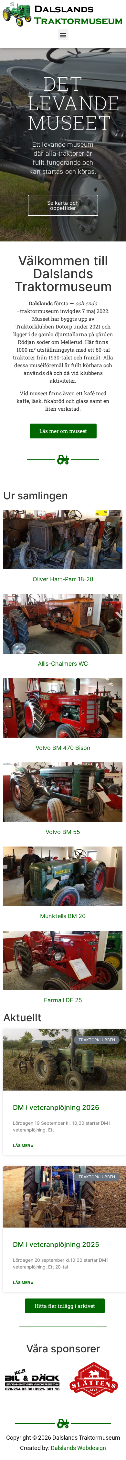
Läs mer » (23, 1145)
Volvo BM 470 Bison (63, 747)
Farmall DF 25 (63, 1000)
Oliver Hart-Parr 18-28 (63, 579)
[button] (63, 34)
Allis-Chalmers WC (63, 663)
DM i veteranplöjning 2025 (56, 1244)
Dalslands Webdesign (78, 1448)
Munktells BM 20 (63, 916)
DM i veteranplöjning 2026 (56, 1107)
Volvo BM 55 (63, 831)
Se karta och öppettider (63, 205)
